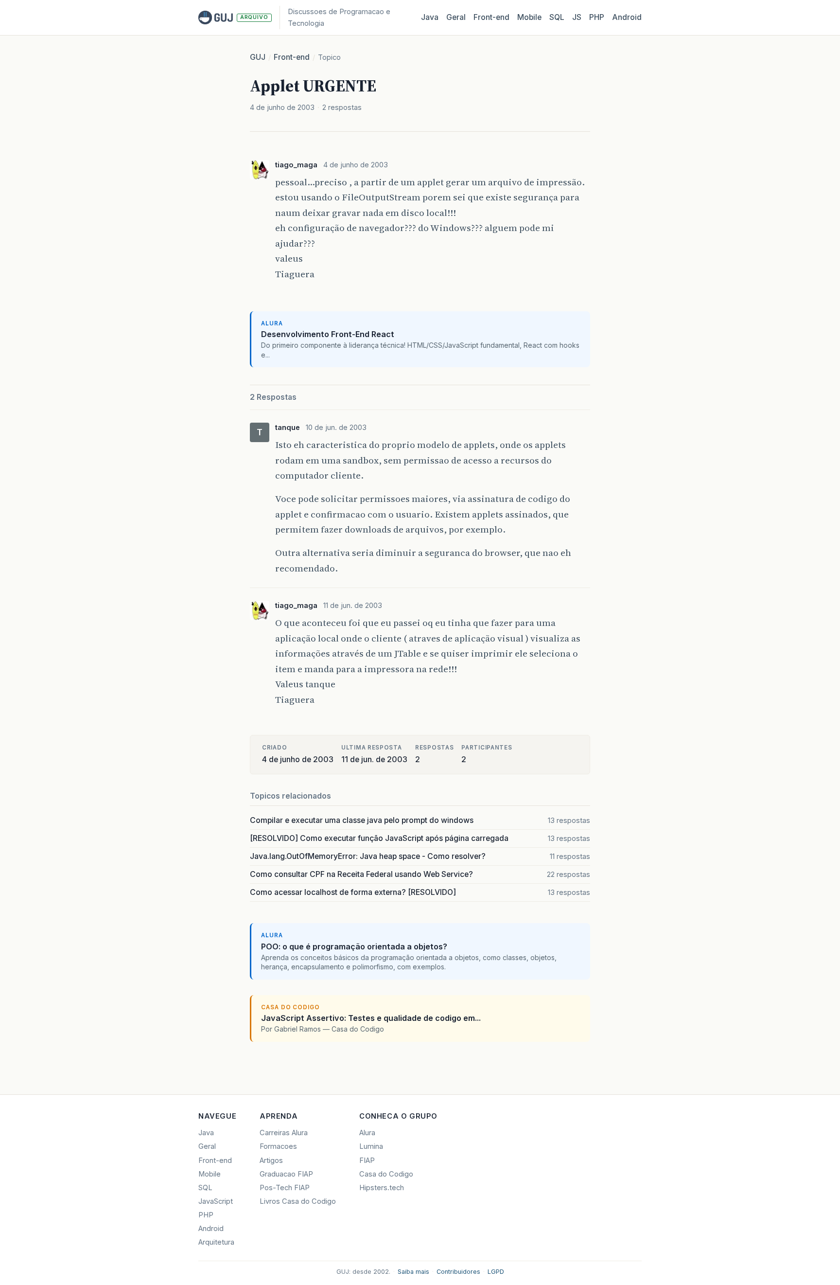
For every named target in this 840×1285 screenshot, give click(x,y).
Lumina (371, 1146)
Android (627, 17)
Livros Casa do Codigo (298, 1201)
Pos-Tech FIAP (285, 1187)
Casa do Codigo (386, 1174)
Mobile (529, 17)
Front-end (292, 57)
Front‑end (491, 17)
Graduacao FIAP (286, 1174)
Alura (367, 1132)
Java (429, 17)
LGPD (496, 1271)
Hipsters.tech (381, 1187)
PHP (596, 17)
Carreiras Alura (284, 1132)
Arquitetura (216, 1242)
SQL (556, 17)
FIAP (367, 1160)
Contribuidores (458, 1271)
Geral (456, 17)
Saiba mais (413, 1271)
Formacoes (278, 1146)
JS (576, 17)
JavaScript (215, 1201)
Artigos (271, 1160)
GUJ (257, 57)
